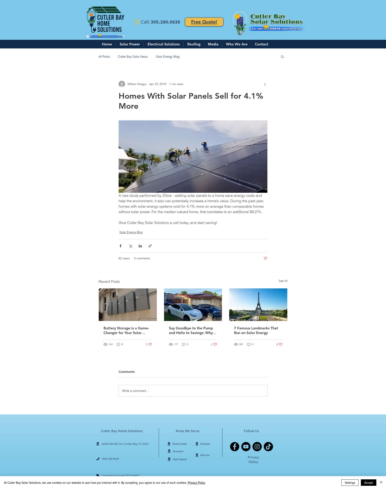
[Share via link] (150, 246)
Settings (350, 483)
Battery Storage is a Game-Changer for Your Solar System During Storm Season (126, 330)
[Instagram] (257, 446)
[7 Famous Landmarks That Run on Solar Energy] (258, 304)
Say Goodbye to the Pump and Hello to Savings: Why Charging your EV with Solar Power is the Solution (192, 330)
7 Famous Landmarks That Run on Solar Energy (256, 330)
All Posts (104, 56)
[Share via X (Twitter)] (130, 246)
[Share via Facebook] (120, 246)
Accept (368, 483)
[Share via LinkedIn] (140, 246)
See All (283, 281)
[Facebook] (234, 446)
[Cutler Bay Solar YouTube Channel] (245, 446)
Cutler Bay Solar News (133, 56)
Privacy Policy (196, 483)
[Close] (381, 482)
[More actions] (265, 84)
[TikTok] (268, 446)
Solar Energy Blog (168, 56)
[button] (282, 56)
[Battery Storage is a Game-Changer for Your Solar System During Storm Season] (128, 304)
